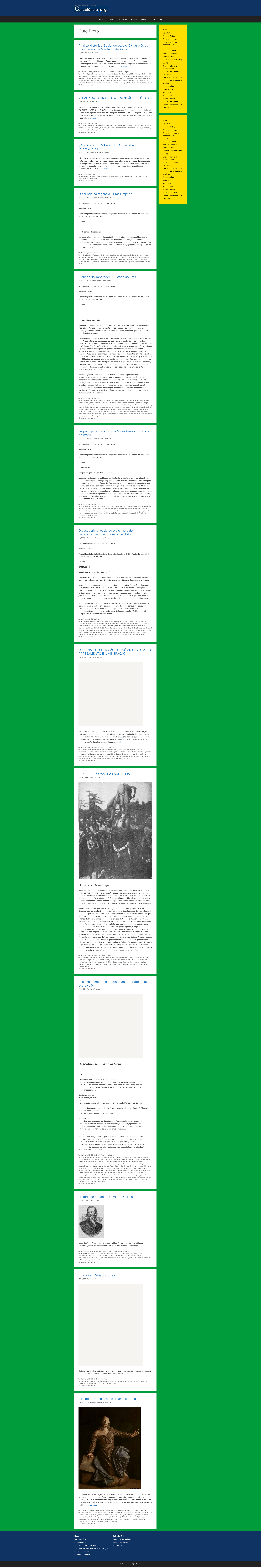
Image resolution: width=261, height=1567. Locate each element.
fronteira (88, 508)
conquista (133, 623)
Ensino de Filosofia (82, 1555)
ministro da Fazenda (91, 262)
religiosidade (87, 178)
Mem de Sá (113, 1172)
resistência (108, 1179)
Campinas (100, 506)
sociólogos (122, 83)
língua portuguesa (139, 78)
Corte (139, 623)
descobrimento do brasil (111, 76)
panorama (97, 83)
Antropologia (105, 74)
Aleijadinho (84, 176)
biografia (100, 1253)
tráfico (130, 634)
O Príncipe (103, 964)
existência (97, 1166)
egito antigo (87, 960)
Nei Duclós (117, 1545)
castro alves (108, 1159)
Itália (139, 1168)
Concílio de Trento (91, 1515)
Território (137, 1179)
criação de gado (120, 506)
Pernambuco (122, 262)
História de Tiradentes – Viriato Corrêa (106, 1197)
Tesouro (124, 634)
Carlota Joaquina (84, 1159)
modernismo (122, 962)
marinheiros (146, 128)
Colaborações (80, 1539)
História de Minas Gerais (105, 1381)
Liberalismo (129, 78)
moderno (130, 962)
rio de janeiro (139, 262)
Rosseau (134, 19)
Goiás (94, 508)
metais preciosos (116, 630)
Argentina (101, 125)
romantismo (83, 1521)
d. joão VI (103, 626)
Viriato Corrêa (98, 1260)
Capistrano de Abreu (86, 752)
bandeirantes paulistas (109, 749)
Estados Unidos (113, 257)
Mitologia (166, 83)
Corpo (131, 957)
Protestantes (109, 632)
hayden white (91, 78)
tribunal (88, 515)
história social (127, 1517)
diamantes (103, 128)
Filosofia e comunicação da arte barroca (107, 1399)
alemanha (93, 400)
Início (165, 30)
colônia (101, 623)
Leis (102, 511)
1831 (82, 74)
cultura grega (144, 957)
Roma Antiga (168, 89)
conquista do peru (140, 125)
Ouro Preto (89, 83)
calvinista (146, 1157)
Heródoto (100, 78)
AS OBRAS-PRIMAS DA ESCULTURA (104, 774)
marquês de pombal (117, 511)
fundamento (94, 407)
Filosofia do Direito (170, 102)
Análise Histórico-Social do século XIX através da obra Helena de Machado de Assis (113, 47)
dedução (141, 506)
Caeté (131, 621)
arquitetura (97, 1512)
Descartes (123, 19)
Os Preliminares (103, 262)
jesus (97, 1258)
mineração (124, 754)
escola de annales (137, 76)
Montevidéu (117, 80)
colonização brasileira (112, 623)
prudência (147, 1177)
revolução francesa (138, 1519)
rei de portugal (99, 1179)
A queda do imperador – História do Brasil (108, 277)
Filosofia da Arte (129, 1515)
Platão (101, 19)
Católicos (136, 74)
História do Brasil (86, 72)
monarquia (96, 411)
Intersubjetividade (139, 1517)
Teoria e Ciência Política (121, 1251)
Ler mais (123, 66)
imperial (101, 259)
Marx (154, 19)
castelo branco (143, 621)
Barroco (101, 957)
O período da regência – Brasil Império (105, 194)
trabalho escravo (146, 83)
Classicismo (147, 1512)
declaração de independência (133, 403)
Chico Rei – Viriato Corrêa (97, 1275)
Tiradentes (143, 513)
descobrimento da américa (102, 752)
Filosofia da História (91, 1517)
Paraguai (81, 756)
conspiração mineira (136, 1253)
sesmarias (103, 634)
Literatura (96, 72)
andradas (120, 255)
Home (76, 1536)
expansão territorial (119, 752)
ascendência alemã (103, 621)
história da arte (104, 1517)
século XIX (96, 634)
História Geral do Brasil (130, 628)
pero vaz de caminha (113, 1177)
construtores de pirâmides (119, 957)
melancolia (82, 1519)
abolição (88, 74)
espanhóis (111, 128)
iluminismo (120, 78)
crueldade (134, 1161)
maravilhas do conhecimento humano (133, 1170)
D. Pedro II (98, 76)
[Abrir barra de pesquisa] (161, 19)
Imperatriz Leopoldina (127, 407)
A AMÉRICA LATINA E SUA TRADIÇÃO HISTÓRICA (114, 98)
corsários (104, 403)
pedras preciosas (84, 513)
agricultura (84, 506)
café (135, 621)
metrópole (108, 80)
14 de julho (84, 255)
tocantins (82, 515)
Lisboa (107, 511)
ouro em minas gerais (139, 630)
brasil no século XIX (126, 74)
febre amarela (136, 626)
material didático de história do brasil (98, 754)
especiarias (82, 1166)
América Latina (92, 125)
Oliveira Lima (122, 1175)
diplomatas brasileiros (95, 405)
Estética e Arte (169, 99)
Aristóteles (111, 19)
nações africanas (91, 1383)
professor (140, 1177)
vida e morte (123, 758)
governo (123, 257)
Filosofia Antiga (169, 36)
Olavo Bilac (114, 1175)
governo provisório (133, 257)
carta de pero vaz (97, 1159)
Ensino (90, 1251)
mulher (137, 511)
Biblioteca (84, 123)
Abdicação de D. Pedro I (101, 255)
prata (80, 178)
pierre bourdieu (107, 83)
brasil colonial (140, 749)
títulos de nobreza (133, 83)
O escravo (89, 1175)
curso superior (132, 506)
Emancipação (125, 76)
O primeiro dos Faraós (91, 964)
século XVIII (134, 513)
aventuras (105, 1157)
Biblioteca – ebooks (82, 1552)
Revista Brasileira (134, 632)
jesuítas (81, 630)
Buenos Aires (137, 1157)
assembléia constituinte (114, 400)
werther (114, 1521)
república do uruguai (99, 414)
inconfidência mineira (116, 508)
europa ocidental (121, 128)
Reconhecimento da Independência (136, 411)
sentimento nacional (136, 414)
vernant (147, 262)
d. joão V (96, 626)
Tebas (148, 964)
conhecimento (101, 176)
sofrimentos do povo (125, 1179)
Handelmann (144, 257)
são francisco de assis (95, 1521)
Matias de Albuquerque (101, 1172)
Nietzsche (144, 19)
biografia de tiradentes (111, 1253)
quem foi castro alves (86, 1179)
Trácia (87, 966)
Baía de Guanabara (115, 1157)
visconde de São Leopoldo (92, 416)
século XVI (126, 513)
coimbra (81, 1515)
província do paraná (121, 632)
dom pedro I (123, 405)
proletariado (100, 632)
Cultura (136, 957)
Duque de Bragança (134, 405)
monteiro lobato (113, 1258)
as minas (93, 621)
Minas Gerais (124, 176)
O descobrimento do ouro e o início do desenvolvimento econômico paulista (106, 532)
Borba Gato (124, 621)
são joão (89, 634)
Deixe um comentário (88, 85)
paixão (81, 1177)
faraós (94, 960)
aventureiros (118, 125)
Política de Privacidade (122, 1539)
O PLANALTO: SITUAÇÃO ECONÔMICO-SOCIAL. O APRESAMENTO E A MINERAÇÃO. (115, 651)
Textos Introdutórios (108, 747)
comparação (83, 76)
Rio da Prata (107, 130)
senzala (115, 83)
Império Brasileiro (99, 1168)
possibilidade (130, 964)
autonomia (109, 125)
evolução (90, 1166)
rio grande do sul (122, 414)
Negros (112, 411)
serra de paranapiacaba (110, 758)
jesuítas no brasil (84, 1170)
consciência (110, 176)
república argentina (85, 414)
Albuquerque (95, 74)
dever (98, 1164)
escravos (82, 508)
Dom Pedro (91, 257)
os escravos (132, 1175)
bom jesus (92, 506)
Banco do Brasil (128, 400)
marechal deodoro (91, 962)
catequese (116, 1159)
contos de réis (109, 506)
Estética (120, 1515)
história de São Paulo (101, 628)
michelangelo (102, 962)
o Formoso (97, 1175)
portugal (99, 130)
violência (95, 178)
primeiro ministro (103, 513)
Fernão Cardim (132, 752)
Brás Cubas (114, 74)
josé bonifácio (138, 259)
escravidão (138, 1164)
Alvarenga (90, 1157)
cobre (107, 957)
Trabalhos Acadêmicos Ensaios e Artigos (114, 72)
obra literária (141, 80)
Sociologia (167, 92)
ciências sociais (146, 74)
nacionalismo (108, 1519)
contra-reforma (103, 1515)
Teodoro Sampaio (114, 634)
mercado (106, 630)
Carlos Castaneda (120, 1542)
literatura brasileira (105, 1170)
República (131, 262)
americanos (102, 400)
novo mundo (83, 130)
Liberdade (103, 1258)
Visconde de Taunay (98, 1181)
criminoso (121, 1161)
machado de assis (90, 80)
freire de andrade (109, 1255)
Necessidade (123, 1258)
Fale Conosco (80, 1542)
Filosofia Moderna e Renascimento (92, 1510)
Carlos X (86, 403)
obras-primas (112, 964)
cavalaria (92, 176)
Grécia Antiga (168, 86)
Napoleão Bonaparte (129, 80)
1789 (82, 1512)
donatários (118, 626)
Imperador (94, 259)
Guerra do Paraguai (134, 128)
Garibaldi (122, 1166)
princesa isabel (131, 1177)
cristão (128, 1161)
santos (115, 1179)
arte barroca (105, 1512)
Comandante (124, 623)
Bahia (134, 255)
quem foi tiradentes (144, 1258)
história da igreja (116, 1517)
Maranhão (100, 80)
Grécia (112, 960)
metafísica (90, 1519)
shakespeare (140, 964)
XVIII (142, 634)
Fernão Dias (141, 752)
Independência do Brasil (143, 407)
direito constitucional (111, 405)
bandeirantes (96, 749)
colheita (95, 623)
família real (147, 76)
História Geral (92, 123)
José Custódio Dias (124, 409)
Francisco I (82, 78)
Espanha (146, 1164)
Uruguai (114, 130)
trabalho (81, 966)
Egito (80, 960)
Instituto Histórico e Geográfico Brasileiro (119, 259)
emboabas (127, 626)
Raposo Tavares (103, 756)
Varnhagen (136, 634)
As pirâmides (93, 957)
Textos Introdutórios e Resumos (87, 1545)
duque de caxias (101, 257)
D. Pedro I (91, 76)
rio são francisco (116, 513)
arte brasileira (115, 1512)
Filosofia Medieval (103, 960)
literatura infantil (132, 1381)
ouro (131, 176)
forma (117, 176)
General (128, 1166)
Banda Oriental (128, 125)
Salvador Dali (118, 1536)
